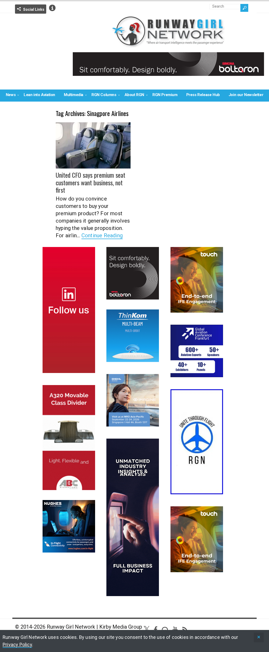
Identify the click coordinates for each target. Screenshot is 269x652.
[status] (259, 637)
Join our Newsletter (246, 94)
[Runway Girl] (168, 44)
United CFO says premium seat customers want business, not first (90, 182)
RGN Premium (165, 94)
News (10, 94)
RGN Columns (103, 94)
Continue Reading (102, 235)
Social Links (33, 9)
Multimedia (73, 94)
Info (52, 7)
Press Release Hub (203, 94)
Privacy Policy (17, 644)
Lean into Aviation (39, 94)
